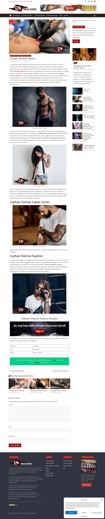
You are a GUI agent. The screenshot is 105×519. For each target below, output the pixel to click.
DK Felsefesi (16, 15)
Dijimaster (33, 513)
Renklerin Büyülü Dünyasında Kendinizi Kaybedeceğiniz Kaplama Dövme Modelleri (88, 136)
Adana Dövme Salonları (16, 55)
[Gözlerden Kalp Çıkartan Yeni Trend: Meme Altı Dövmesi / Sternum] (77, 144)
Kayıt (54, 360)
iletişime (37, 362)
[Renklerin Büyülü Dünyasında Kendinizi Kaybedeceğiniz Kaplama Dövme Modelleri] (77, 133)
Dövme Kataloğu (27, 15)
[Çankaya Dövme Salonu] (60, 379)
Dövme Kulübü (87, 69)
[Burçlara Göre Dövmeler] (77, 88)
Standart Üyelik (49, 475)
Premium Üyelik (49, 473)
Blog (60, 15)
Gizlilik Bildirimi (84, 516)
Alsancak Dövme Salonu (61, 371)
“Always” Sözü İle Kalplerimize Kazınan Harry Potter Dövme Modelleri (88, 108)
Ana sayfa (74, 20)
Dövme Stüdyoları (26, 55)
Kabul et (71, 512)
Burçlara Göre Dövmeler (86, 89)
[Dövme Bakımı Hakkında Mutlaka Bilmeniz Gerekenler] (77, 96)
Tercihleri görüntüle (97, 512)
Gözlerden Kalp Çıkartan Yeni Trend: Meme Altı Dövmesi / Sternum (89, 147)
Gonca (21, 61)
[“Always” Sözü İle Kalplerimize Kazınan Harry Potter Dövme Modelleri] (77, 105)
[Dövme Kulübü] (10, 15)
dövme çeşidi (19, 71)
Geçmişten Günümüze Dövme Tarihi (23, 1)
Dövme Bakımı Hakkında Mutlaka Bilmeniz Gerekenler (88, 98)
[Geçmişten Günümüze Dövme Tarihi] (84, 49)
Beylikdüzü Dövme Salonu (38, 390)
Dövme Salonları (40, 15)
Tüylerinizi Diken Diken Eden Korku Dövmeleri (88, 116)
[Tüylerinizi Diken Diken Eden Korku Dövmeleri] (77, 115)
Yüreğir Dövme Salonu (16, 390)
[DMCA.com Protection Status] (13, 505)
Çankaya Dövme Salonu (58, 390)
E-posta (12, 436)
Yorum (11, 405)
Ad (10, 427)
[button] (102, 499)
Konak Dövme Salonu (16, 371)
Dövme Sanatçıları (52, 15)
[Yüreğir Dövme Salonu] (19, 379)
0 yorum (27, 61)
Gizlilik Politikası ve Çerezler (52, 465)
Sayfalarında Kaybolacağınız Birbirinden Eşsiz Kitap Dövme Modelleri (88, 126)
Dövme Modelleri (67, 461)
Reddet (84, 512)
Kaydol (66, 15)
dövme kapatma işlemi (59, 196)
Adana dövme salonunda (46, 133)
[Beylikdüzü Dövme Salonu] (39, 379)
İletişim (47, 468)
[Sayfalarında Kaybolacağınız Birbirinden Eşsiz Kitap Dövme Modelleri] (77, 123)
